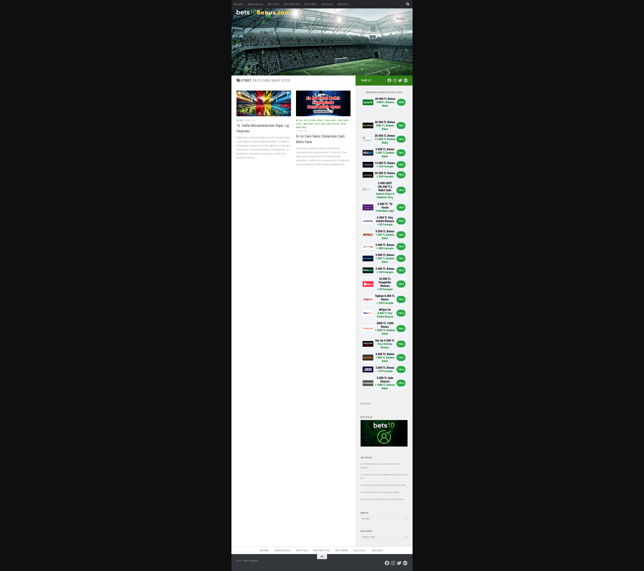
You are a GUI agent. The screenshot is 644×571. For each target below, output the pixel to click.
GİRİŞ (401, 102)
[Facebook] (389, 80)
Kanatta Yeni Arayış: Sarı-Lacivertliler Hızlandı (384, 499)
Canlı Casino (327, 4)
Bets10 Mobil (310, 4)
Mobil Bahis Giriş (292, 4)
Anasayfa (238, 4)
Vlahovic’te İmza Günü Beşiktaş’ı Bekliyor (382, 492)
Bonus (320, 120)
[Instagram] (395, 80)
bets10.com (366, 403)
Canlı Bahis (308, 124)
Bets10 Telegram (251, 560)
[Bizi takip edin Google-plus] (406, 80)
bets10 (239, 120)
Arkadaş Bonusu (255, 4)
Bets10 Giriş (273, 4)
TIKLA (401, 125)
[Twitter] (400, 80)
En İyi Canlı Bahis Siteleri (327, 124)
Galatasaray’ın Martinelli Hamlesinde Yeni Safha (385, 485)
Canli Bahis (330, 120)
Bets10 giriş (309, 120)
